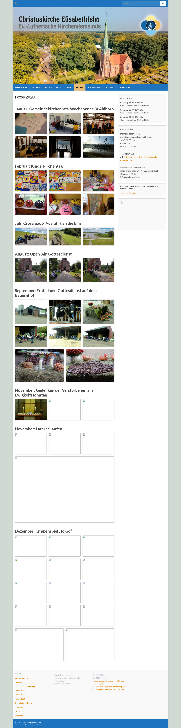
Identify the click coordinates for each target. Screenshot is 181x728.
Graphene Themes (36, 725)
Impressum (20, 707)
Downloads (124, 87)
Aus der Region (94, 87)
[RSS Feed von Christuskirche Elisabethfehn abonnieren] (16, 3)
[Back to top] (175, 722)
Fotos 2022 (20, 690)
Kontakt (110, 87)
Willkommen (21, 87)
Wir (58, 87)
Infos (48, 87)
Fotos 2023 (20, 695)
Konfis (18, 711)
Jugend (68, 87)
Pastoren (19, 715)
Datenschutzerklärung (25, 686)
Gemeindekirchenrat (24, 703)
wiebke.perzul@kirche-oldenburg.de (108, 689)
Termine (36, 87)
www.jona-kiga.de (127, 193)
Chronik (18, 682)
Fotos (79, 87)
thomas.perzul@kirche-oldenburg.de (108, 687)
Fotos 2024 (20, 699)
